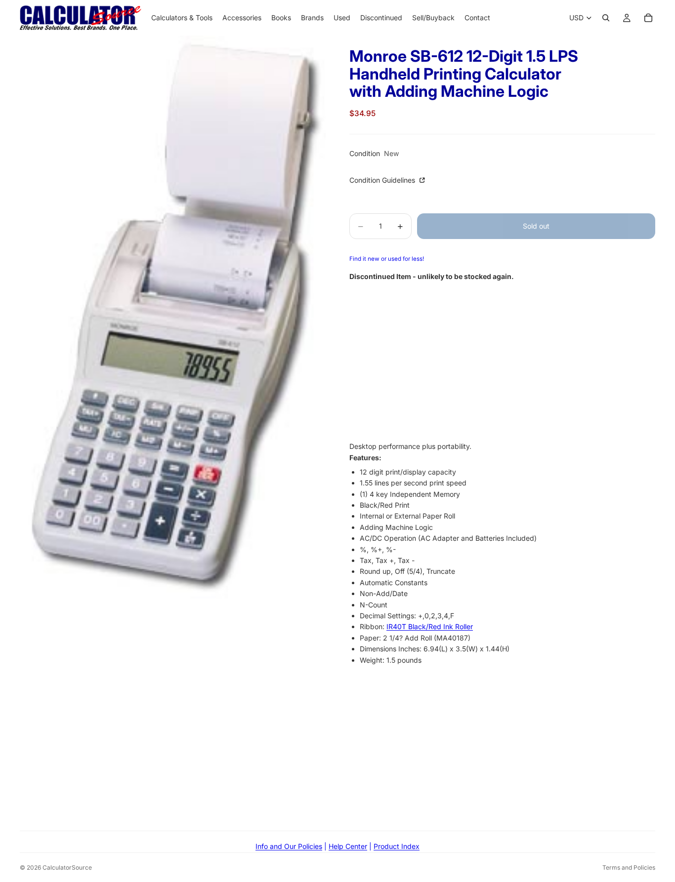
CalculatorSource (67, 867)
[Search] (606, 18)
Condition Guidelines (383, 180)
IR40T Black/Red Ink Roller (429, 626)
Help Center (348, 846)
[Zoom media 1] (173, 318)
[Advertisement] (502, 365)
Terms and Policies (628, 867)
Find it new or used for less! (386, 258)
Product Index (397, 846)
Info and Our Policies (288, 846)
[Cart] (648, 18)
